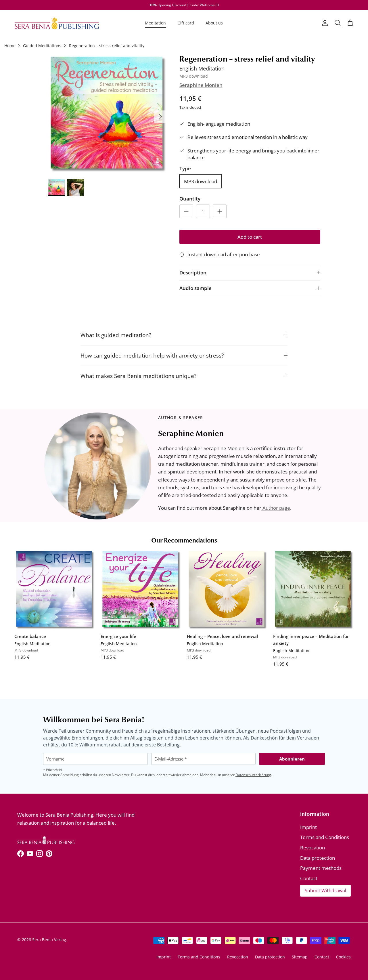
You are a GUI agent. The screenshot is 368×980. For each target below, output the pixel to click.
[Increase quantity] (220, 211)
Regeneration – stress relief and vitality (106, 45)
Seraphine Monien (201, 85)
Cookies (343, 957)
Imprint (308, 827)
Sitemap (300, 957)
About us (214, 23)
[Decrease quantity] (186, 211)
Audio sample (195, 288)
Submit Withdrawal (325, 890)
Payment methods (321, 868)
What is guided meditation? (115, 335)
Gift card (185, 23)
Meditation (155, 23)
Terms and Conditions (324, 837)
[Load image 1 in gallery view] (107, 113)
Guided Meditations (42, 45)
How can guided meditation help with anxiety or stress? (152, 355)
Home (10, 45)
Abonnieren (292, 759)
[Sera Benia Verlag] (56, 23)
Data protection (317, 858)
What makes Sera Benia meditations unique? (138, 375)
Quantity (189, 198)
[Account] (323, 22)
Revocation (312, 847)
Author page (275, 508)
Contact (308, 878)
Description (192, 272)
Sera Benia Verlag (49, 939)
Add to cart (249, 237)
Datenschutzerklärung (253, 774)
